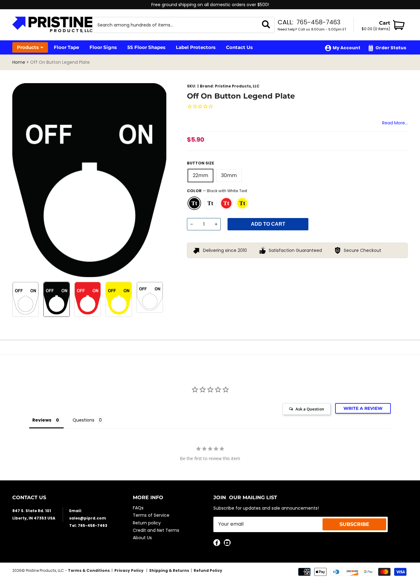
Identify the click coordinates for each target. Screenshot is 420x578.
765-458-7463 (318, 22)
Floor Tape (66, 47)
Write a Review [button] (362, 408)
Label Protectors (196, 47)
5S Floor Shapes (146, 47)
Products (28, 47)
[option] (210, 4)
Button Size (200, 163)
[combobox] (176, 25)
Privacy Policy (129, 570)
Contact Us (239, 47)
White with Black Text (210, 203)
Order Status (390, 48)
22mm (200, 175)
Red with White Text (226, 203)
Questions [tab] (83, 420)
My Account (346, 48)
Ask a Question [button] (309, 409)
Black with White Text (194, 203)
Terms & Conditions (89, 570)
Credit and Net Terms (156, 530)
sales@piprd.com (87, 518)
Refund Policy (208, 570)
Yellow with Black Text (242, 203)
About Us (142, 538)
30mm (229, 175)
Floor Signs (103, 47)
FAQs (138, 508)
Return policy (147, 523)
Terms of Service (151, 515)
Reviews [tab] (41, 420)
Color (217, 190)
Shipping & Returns (169, 570)
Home (18, 62)
